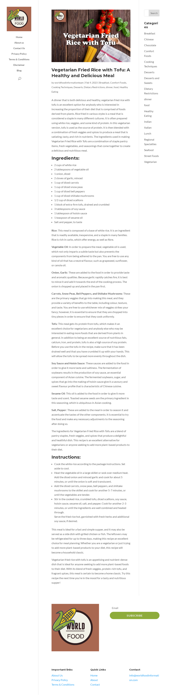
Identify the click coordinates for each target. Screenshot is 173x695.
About (94, 680)
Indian (148, 121)
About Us (57, 675)
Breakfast (104, 82)
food (116, 87)
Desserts (78, 87)
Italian (148, 127)
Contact (95, 684)
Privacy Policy (19, 54)
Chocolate (150, 45)
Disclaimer (19, 65)
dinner (109, 87)
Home (19, 37)
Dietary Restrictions (94, 87)
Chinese (149, 39)
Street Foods (151, 155)
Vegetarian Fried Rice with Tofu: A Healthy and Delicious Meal (91, 72)
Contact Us (19, 48)
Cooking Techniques (62, 87)
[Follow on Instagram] (61, 658)
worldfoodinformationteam (69, 82)
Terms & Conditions (19, 59)
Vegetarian (150, 161)
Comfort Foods (118, 82)
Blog (19, 70)
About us (19, 43)
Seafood (149, 150)
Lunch (147, 133)
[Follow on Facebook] (54, 658)
